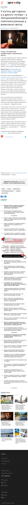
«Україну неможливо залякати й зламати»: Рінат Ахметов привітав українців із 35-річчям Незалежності (15, 382)
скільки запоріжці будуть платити (18, 173)
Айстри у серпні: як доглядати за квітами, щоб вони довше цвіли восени (15, 318)
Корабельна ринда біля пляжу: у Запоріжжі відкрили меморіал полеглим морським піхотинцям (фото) (14, 273)
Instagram (5, 485)
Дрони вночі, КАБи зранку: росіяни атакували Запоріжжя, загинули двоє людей (15, 314)
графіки (18, 191)
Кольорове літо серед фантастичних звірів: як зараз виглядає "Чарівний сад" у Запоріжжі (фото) (15, 336)
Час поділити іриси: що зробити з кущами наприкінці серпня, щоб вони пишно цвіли (14, 234)
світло (9, 189)
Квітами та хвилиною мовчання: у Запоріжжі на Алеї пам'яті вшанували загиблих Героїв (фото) (15, 376)
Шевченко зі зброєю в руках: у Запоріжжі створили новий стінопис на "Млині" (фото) (15, 229)
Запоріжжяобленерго (8, 191)
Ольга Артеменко (4, 28)
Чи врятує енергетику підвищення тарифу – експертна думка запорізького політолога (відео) (11, 71)
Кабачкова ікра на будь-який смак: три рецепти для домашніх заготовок (13, 294)
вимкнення (16, 189)
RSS (4, 497)
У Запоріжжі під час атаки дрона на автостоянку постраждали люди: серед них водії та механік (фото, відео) (15, 284)
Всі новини (14, 388)
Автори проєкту (5, 470)
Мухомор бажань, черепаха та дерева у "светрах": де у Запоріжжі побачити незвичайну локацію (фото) (14, 206)
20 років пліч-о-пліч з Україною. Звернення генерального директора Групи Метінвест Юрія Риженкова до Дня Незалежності (15, 355)
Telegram (20, 181)
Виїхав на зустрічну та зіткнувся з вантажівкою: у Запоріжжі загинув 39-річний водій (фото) (15, 262)
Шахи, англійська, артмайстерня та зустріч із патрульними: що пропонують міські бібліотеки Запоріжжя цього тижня (15, 341)
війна (3, 189)
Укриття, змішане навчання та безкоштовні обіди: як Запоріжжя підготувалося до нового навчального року (15, 219)
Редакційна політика (6, 473)
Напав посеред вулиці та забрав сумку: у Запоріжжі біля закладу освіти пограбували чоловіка (14, 267)
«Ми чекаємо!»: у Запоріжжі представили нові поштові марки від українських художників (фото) (15, 365)
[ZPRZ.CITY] (14, 2)
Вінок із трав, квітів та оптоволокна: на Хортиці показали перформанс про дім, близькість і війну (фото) (13, 299)
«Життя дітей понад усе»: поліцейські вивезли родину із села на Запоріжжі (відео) (15, 346)
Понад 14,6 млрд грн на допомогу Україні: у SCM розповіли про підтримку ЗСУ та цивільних (14, 224)
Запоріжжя (4, 7)
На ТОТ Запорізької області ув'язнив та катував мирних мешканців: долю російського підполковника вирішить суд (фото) (15, 329)
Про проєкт (4, 458)
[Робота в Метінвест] (14, 247)
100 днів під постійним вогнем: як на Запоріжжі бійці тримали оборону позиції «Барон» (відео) (14, 371)
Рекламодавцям (5, 461)
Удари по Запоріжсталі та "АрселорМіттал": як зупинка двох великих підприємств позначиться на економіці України (15, 278)
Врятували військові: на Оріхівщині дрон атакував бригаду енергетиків (14, 304)
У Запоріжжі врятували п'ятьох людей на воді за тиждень (15, 360)
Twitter (4, 482)
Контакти (3, 463)
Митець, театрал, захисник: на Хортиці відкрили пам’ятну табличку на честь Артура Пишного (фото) (15, 309)
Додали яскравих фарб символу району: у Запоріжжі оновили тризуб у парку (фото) (14, 350)
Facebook (5, 480)
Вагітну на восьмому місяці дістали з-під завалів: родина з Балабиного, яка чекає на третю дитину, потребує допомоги (15, 323)
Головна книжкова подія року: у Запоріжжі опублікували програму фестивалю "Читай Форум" (14, 289)
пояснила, (8, 64)
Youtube (5, 495)
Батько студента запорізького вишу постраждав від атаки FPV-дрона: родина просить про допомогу (14, 212)
